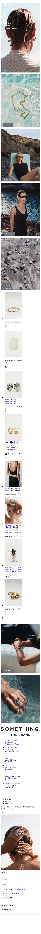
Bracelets (22, 852)
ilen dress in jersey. (10, 494)
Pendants (22, 864)
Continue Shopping (7, 905)
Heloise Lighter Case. (11, 575)
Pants (21, 838)
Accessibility (9, 780)
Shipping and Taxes (12, 744)
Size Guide (9, 762)
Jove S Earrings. (9, 453)
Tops (20, 836)
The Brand (11, 2)
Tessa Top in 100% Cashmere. (13, 360)
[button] (2, 618)
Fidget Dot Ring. (9, 609)
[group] (13, 397)
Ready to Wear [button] (22, 826)
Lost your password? (19, 889)
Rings (21, 862)
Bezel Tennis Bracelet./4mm (13, 322)
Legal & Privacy (10, 778)
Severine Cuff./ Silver (11, 536)
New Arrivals (20, 823)
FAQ (6, 758)
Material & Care (10, 760)
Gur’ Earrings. (9, 407)
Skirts (21, 841)
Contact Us (9, 742)
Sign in (4, 893)
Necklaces (22, 859)
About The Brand (11, 740)
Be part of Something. (13, 776)
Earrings (21, 854)
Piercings (22, 857)
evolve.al (14, 809)
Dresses (21, 834)
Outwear (22, 831)
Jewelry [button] (19, 847)
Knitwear (22, 843)
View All (21, 829)
